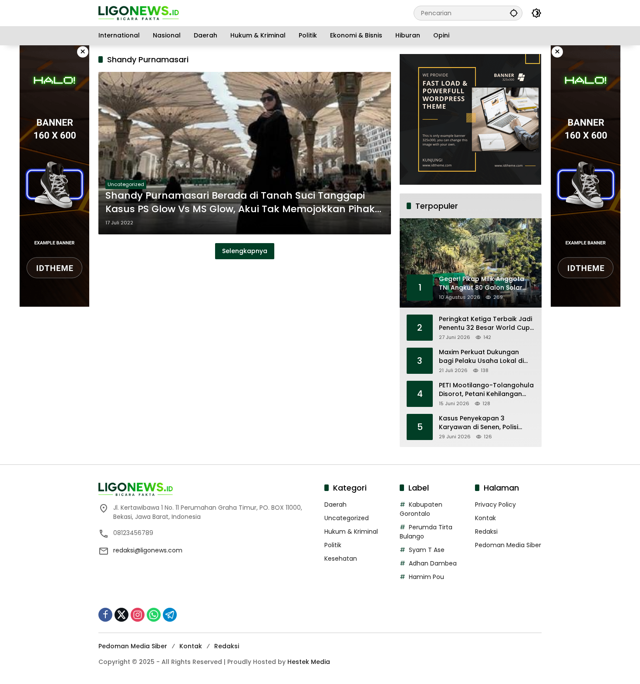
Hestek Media (308, 661)
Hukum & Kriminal (351, 531)
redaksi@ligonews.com (147, 550)
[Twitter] (121, 615)
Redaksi (486, 531)
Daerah (335, 504)
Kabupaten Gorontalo (421, 509)
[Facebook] (105, 615)
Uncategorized (126, 184)
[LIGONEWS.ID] (138, 12)
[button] (513, 13)
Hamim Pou (426, 576)
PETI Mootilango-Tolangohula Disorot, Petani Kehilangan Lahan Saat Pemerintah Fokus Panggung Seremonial (486, 389)
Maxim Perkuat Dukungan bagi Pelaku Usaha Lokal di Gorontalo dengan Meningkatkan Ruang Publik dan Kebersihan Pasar (482, 356)
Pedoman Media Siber (508, 545)
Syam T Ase (427, 549)
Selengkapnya (244, 251)
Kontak (485, 518)
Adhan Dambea (433, 563)
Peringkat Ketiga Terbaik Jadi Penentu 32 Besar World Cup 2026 (485, 323)
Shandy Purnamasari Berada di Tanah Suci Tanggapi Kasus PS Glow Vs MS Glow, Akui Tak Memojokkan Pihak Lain (240, 202)
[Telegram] (170, 615)
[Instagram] (138, 615)
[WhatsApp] (154, 615)
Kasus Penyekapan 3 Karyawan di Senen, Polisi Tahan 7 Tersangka (478, 422)
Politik (332, 545)
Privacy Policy (495, 504)
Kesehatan (340, 558)
